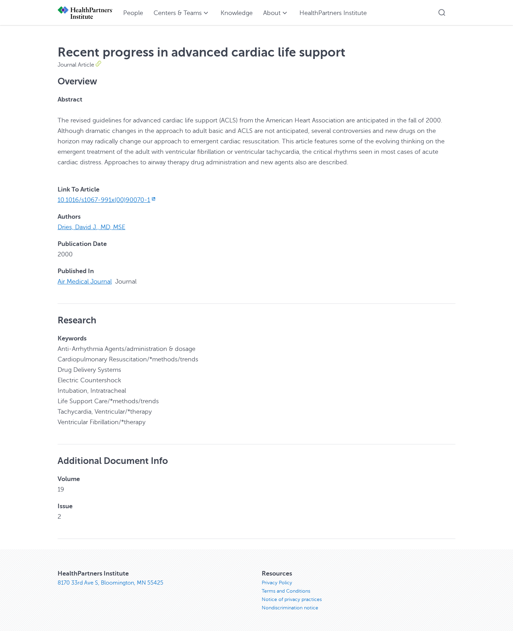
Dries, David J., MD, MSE (91, 227)
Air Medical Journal (85, 281)
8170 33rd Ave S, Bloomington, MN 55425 (110, 583)
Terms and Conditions (286, 591)
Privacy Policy (277, 582)
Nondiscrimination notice (290, 607)
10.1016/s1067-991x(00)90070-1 (104, 199)
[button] (442, 12)
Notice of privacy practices (292, 599)
